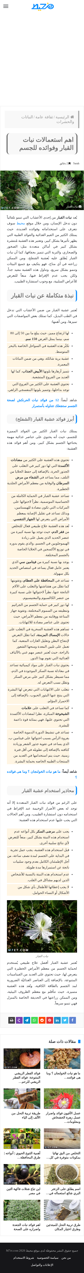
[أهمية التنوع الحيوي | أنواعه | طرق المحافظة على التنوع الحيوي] (22, 1138)
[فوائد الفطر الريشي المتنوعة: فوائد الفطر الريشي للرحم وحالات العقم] (22, 1058)
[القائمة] (5, 6)
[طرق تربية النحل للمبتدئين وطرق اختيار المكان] (62, 1210)
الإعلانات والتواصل (42, 1265)
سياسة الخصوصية (47, 1257)
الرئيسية (63, 117)
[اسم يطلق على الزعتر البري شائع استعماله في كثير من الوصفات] (62, 1174)
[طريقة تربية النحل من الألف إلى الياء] (22, 1098)
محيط (21, 223)
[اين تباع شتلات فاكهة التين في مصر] (22, 1174)
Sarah (76, 163)
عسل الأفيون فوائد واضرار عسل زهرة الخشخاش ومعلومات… (63, 1117)
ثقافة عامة (44, 117)
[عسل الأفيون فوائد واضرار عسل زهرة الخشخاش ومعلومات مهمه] (62, 1098)
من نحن (66, 1257)
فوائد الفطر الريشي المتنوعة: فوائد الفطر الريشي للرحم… (26, 1077)
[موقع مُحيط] (42, 6)
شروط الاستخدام (23, 1257)
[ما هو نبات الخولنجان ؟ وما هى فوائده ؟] (62, 1058)
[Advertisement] (42, 60)
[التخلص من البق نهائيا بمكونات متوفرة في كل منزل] (62, 1138)
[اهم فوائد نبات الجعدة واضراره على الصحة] (22, 1210)
